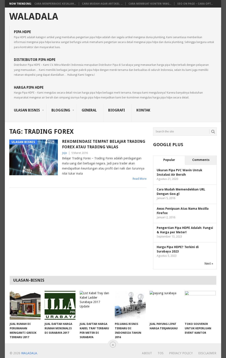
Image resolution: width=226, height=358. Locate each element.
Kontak (143, 110)
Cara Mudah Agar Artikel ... (102, 3)
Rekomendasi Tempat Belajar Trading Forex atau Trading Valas (103, 144)
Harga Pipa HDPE (108, 92)
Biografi (116, 110)
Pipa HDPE (114, 39)
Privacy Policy (181, 353)
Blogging (60, 110)
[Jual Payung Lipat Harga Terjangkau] (165, 305)
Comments (200, 160)
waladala (33, 16)
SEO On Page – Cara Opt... (195, 3)
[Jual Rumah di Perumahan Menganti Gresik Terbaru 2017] (25, 305)
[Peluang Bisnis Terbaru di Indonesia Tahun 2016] (130, 305)
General (89, 110)
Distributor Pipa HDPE (111, 67)
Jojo (64, 153)
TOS (161, 353)
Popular (169, 160)
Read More (140, 178)
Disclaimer (207, 353)
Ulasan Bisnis (27, 110)
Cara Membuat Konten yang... (149, 3)
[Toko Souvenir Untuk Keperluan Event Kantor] (200, 305)
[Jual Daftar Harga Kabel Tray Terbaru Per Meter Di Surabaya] (95, 305)
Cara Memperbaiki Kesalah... (55, 3)
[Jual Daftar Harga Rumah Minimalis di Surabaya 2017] (60, 305)
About (147, 353)
